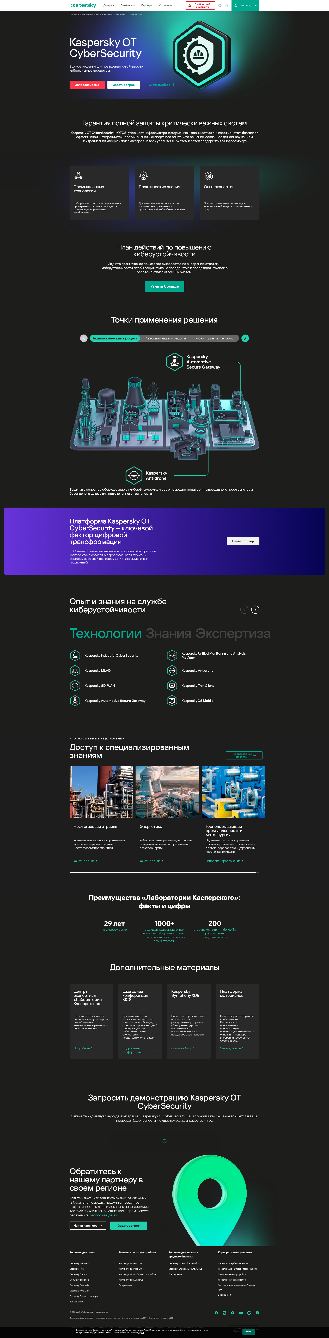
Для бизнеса (128, 5)
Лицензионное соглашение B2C (134, 1318)
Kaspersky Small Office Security (184, 1263)
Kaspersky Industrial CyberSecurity (111, 655)
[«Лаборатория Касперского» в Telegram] (216, 1313)
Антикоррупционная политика (108, 1318)
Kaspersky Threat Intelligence (232, 1279)
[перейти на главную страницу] (83, 5)
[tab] (115, 338)
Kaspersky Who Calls (79, 1290)
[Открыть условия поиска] (227, 5)
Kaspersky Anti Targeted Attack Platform (237, 1269)
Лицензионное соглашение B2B (161, 1318)
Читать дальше (230, 1048)
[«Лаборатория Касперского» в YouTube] (241, 1313)
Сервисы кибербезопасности (233, 1263)
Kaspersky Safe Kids (79, 1285)
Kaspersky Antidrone (197, 670)
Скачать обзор (181, 1048)
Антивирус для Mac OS (130, 1269)
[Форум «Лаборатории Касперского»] (249, 1313)
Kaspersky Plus (77, 1269)
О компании (165, 5)
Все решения (76, 1301)
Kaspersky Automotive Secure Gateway (115, 701)
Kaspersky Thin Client (198, 686)
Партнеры (146, 5)
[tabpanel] (164, 424)
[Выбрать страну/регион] (220, 5)
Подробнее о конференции (132, 1050)
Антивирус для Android (130, 1263)
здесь (141, 1332)
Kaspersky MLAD (98, 670)
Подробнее (82, 1048)
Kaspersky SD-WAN (100, 686)
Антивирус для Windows (131, 1279)
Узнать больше (84, 861)
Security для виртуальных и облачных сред (236, 1287)
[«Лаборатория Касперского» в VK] (224, 1313)
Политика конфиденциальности (82, 1318)
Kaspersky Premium (79, 1274)
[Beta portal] (257, 1313)
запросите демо (103, 1215)
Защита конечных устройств (232, 1274)
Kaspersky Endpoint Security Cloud (185, 1269)
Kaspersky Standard (79, 1263)
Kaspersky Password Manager (84, 1296)
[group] (164, 678)
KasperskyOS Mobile (197, 701)
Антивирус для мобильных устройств (137, 1274)
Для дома (108, 5)
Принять (249, 1332)
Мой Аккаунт (247, 5)
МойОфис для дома (79, 1279)
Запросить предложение (223, 861)
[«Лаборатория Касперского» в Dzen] (233, 1313)
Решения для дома (82, 1252)
